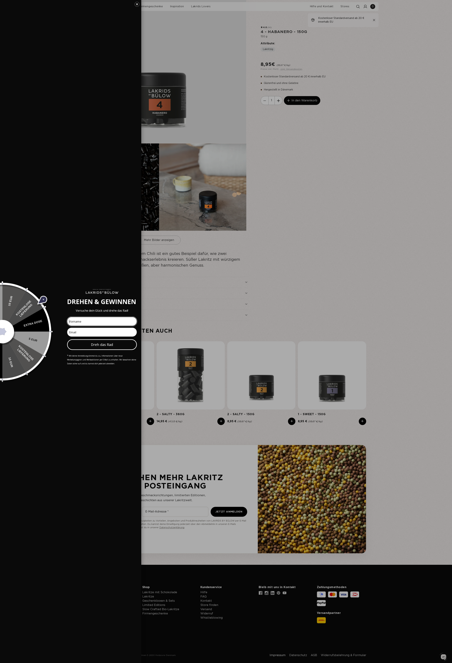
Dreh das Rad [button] (102, 344)
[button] (137, 4)
